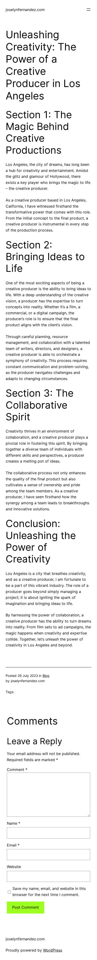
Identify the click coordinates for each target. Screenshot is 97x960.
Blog (46, 676)
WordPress (52, 950)
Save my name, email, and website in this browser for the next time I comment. (49, 891)
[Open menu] (88, 9)
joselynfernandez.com (25, 9)
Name (13, 823)
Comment (17, 769)
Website (14, 866)
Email (13, 845)
